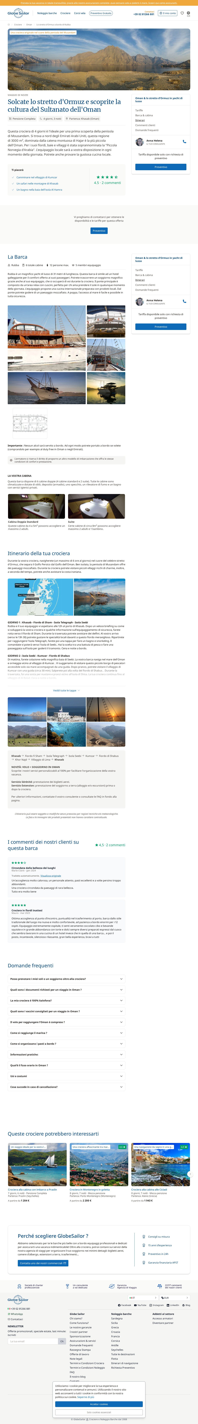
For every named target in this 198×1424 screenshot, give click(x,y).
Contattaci (17, 1319)
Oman (29, 24)
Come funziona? (79, 1323)
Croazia (115, 1332)
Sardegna (117, 1318)
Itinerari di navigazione (124, 1363)
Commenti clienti (145, 125)
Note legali (76, 1358)
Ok (62, 1341)
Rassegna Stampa (80, 1349)
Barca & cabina (144, 115)
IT (134, 1297)
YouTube (142, 1305)
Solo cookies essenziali (99, 1412)
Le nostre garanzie (81, 1327)
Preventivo (161, 167)
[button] (47, 13)
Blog (188, 1305)
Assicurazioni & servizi (83, 1341)
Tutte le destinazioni (123, 1354)
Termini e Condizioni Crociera (87, 1363)
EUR (166, 1297)
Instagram (158, 1305)
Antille (114, 1345)
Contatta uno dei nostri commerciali (41, 1263)
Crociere (18, 24)
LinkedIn (174, 1305)
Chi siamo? (76, 1318)
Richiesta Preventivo (123, 1367)
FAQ (72, 1372)
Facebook (126, 1305)
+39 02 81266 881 (20, 1308)
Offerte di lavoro (79, 1354)
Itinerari (140, 120)
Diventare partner (163, 1323)
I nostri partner (79, 1332)
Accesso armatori (163, 1318)
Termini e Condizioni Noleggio (87, 1367)
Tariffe (139, 110)
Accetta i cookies (99, 1404)
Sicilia (114, 1323)
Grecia (115, 1327)
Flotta (114, 1358)
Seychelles (117, 1349)
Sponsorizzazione (80, 1336)
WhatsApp (17, 1314)
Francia (115, 1336)
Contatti (74, 1381)
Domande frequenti (147, 130)
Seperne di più (85, 1397)
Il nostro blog (78, 1376)
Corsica (115, 1341)
